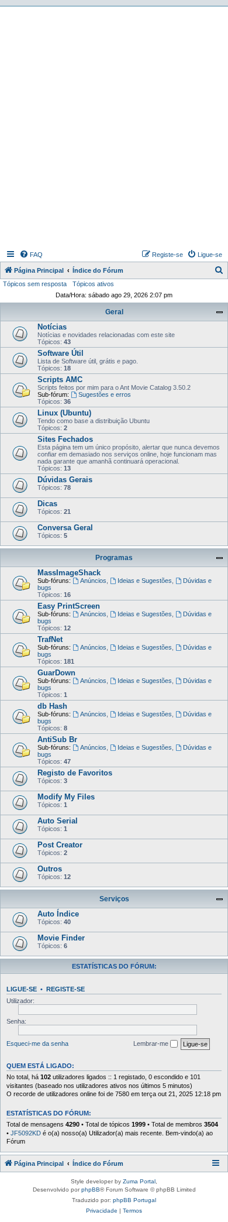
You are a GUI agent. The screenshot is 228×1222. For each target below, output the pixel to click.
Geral (114, 312)
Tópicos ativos (93, 283)
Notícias (52, 326)
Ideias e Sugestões (145, 580)
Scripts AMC (59, 379)
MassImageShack (69, 572)
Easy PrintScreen (68, 606)
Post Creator (59, 844)
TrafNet (50, 639)
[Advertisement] (114, 126)
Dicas (47, 503)
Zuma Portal (139, 1181)
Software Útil (60, 353)
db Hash (52, 706)
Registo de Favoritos (74, 772)
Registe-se (65, 989)
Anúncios (93, 580)
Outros (49, 868)
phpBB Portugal (134, 1200)
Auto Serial (57, 820)
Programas (114, 558)
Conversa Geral (65, 527)
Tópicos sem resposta (35, 283)
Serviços (114, 899)
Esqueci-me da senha (37, 1043)
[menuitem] (31, 255)
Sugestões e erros (104, 394)
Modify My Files (66, 796)
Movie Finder (61, 937)
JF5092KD (26, 1133)
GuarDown (56, 672)
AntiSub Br (57, 739)
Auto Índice (58, 913)
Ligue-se (21, 989)
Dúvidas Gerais (64, 479)
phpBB (90, 1189)
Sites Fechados (65, 439)
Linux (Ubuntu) (64, 413)
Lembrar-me (151, 1043)
